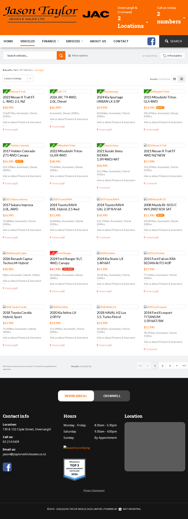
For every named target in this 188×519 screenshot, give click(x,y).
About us (98, 41)
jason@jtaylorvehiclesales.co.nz (24, 454)
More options (80, 55)
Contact (121, 41)
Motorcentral (132, 509)
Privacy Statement (94, 490)
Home (8, 41)
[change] (39, 70)
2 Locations (131, 21)
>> (184, 365)
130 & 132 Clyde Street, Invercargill (27, 429)
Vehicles (27, 41)
